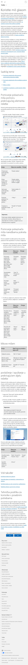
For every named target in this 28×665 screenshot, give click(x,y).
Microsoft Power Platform (6, 628)
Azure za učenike (5, 587)
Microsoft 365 (4, 547)
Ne (18, 535)
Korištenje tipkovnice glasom (8, 476)
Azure (3, 599)
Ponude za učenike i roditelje (7, 585)
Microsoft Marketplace (6, 626)
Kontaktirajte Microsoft (6, 658)
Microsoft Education (5, 571)
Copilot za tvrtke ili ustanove (7, 542)
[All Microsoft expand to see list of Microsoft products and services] (2, 2)
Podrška (3, 5)
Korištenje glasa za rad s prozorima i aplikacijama (13, 484)
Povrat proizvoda (5, 560)
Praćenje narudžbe (5, 563)
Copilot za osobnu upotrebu (6, 545)
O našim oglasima (11, 660)
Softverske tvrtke (5, 630)
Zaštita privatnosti (14, 658)
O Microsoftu (4, 641)
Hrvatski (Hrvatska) (7, 650)
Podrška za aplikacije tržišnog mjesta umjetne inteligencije (12, 621)
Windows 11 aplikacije (5, 549)
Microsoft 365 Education (6, 578)
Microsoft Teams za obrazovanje (7, 576)
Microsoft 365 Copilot (5, 608)
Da (9, 535)
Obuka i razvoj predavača (6, 583)
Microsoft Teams (5, 610)
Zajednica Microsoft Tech (6, 623)
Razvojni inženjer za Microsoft (7, 616)
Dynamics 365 (4, 601)
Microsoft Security (5, 596)
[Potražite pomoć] (5, 2)
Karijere (3, 639)
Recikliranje (4, 565)
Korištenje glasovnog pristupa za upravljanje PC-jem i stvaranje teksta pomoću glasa (13, 51)
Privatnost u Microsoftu (6, 644)
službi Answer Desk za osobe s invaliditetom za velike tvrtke (13, 526)
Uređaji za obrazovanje (6, 574)
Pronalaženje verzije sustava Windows (16, 66)
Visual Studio (4, 632)
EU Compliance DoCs (19, 660)
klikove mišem (6, 85)
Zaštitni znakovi (4, 660)
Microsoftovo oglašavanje (6, 605)
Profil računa (4, 556)
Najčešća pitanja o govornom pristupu (10, 486)
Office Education (4, 581)
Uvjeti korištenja (21, 658)
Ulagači (3, 646)
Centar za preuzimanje (6, 558)
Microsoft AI (4, 594)
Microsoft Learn (4, 619)
